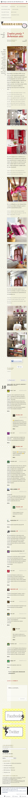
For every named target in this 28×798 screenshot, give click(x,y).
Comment (22, 698)
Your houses (15, 9)
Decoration (9, 41)
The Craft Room (5, 12)
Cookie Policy (5, 792)
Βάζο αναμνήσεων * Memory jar (9, 770)
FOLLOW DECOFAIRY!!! (8, 745)
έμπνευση (4, 62)
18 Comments (24, 41)
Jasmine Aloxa (13, 520)
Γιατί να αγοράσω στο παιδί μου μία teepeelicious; (12, 763)
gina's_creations (13, 489)
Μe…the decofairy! (21, 6)
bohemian (4, 54)
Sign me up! (6, 751)
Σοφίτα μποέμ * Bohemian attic (9, 767)
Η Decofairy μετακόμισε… (8, 765)
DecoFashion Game (5, 9)
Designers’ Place (15, 14)
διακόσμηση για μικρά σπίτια (3, 65)
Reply (8, 411)
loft (5, 74)
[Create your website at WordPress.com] (14, 1)
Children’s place (5, 14)
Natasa (11, 660)
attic (1, 51)
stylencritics (13, 531)
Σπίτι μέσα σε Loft (7, 772)
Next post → (23, 380)
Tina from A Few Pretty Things (16, 551)
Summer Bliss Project (6, 17)
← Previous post (11, 380)
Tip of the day (4, 6)
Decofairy (13, 40)
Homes (13, 41)
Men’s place (13, 12)
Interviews (12, 6)
